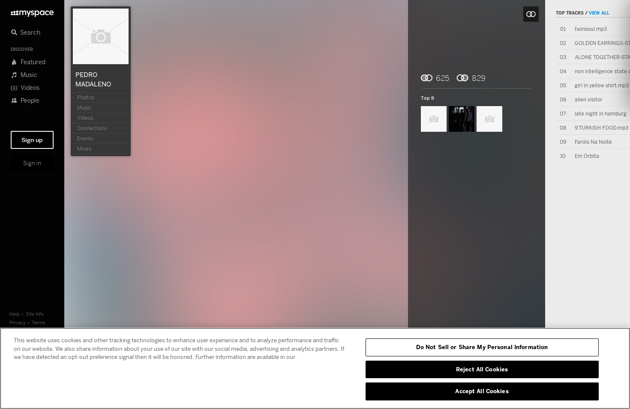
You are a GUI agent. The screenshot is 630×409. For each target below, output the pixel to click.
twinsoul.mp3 (591, 29)
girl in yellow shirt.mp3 (602, 85)
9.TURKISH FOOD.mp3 (601, 127)
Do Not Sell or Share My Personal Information (482, 347)
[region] (315, 368)
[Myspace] (32, 11)
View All (599, 13)
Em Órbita (587, 156)
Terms (38, 322)
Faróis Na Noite (593, 141)
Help (14, 314)
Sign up (32, 140)
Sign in (32, 163)
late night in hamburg (601, 113)
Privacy (17, 322)
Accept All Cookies (481, 391)
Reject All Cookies (482, 369)
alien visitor (589, 99)
